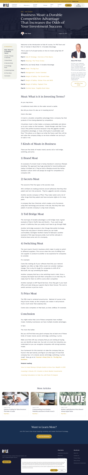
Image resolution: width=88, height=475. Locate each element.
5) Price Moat (8, 73)
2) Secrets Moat (8, 63)
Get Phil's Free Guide (79, 84)
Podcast (45, 5)
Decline (62, 470)
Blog (22, 11)
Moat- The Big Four (32, 68)
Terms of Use (77, 460)
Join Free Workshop (44, 436)
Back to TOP (7, 461)
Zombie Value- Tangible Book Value (37, 88)
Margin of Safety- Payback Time (36, 84)
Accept (54, 470)
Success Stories (35, 5)
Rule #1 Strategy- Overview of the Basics (39, 57)
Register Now (75, 1)
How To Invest (29, 11)
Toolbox (68, 5)
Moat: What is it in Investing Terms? (8, 51)
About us (51, 5)
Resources (26, 5)
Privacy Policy (77, 458)
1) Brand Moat (8, 60)
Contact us (59, 5)
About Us (76, 453)
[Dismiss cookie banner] (65, 460)
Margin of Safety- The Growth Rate (37, 76)
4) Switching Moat (9, 70)
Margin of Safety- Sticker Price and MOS (39, 80)
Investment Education (14, 5)
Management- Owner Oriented (36, 72)
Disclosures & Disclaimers (80, 463)
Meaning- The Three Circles (35, 61)
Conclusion (7, 75)
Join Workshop (78, 5)
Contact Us (76, 455)
